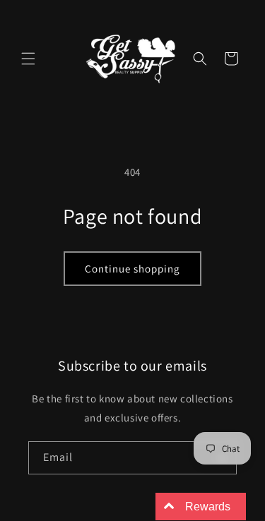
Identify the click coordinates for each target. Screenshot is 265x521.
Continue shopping (132, 268)
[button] (28, 58)
